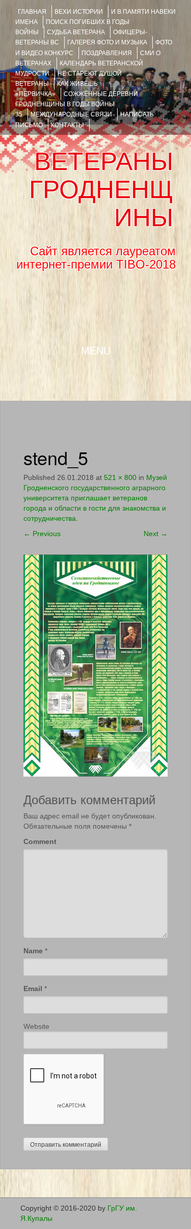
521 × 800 (120, 477)
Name (33, 951)
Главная (32, 11)
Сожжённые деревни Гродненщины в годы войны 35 (76, 104)
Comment (40, 841)
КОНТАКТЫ (67, 125)
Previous (42, 533)
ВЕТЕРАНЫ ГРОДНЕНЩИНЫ (101, 189)
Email (32, 988)
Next (156, 533)
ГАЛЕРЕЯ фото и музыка (107, 42)
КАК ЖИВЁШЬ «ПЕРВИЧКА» (56, 89)
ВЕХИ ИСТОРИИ (78, 11)
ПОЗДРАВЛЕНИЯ (106, 53)
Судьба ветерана (76, 32)
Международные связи (71, 114)
